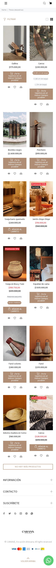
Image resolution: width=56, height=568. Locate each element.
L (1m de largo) (41, 84)
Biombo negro (15, 150)
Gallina (15, 63)
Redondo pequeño (14, 296)
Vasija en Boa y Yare (14, 284)
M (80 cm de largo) (40, 73)
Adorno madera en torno (14, 433)
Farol (41, 364)
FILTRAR (11, 19)
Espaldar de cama (41, 284)
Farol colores (15, 364)
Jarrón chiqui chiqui (41, 219)
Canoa (41, 63)
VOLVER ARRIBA (28, 561)
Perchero (41, 150)
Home (4, 10)
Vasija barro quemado (15, 219)
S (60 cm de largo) (41, 78)
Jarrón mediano (14, 302)
